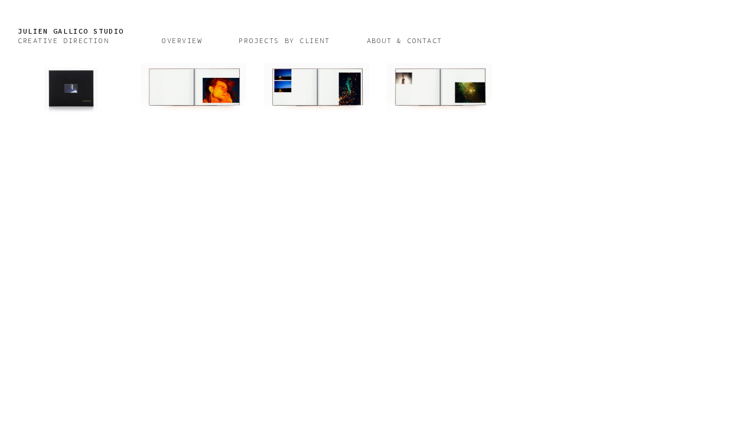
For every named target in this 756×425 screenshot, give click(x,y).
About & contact (404, 40)
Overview (182, 40)
